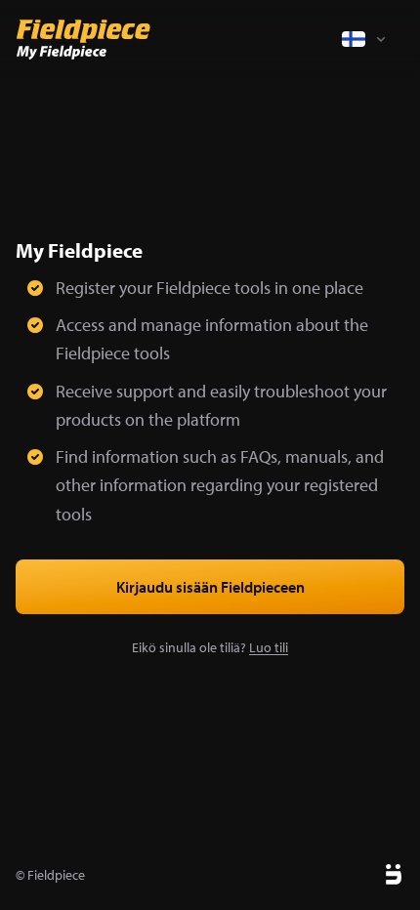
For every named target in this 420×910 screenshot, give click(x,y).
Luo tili (268, 647)
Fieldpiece (56, 875)
